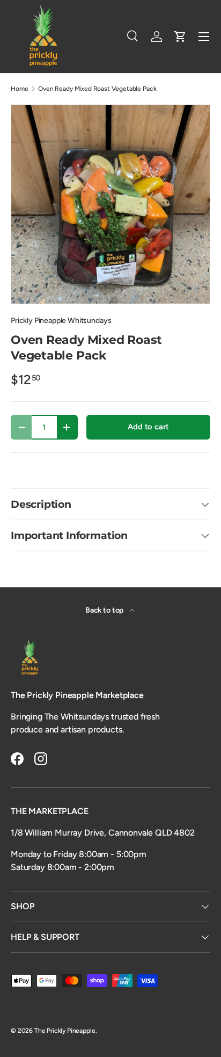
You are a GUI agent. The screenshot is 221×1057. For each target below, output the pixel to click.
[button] (180, 36)
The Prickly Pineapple (64, 1030)
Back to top (105, 610)
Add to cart (148, 427)
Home (19, 88)
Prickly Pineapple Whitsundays (61, 320)
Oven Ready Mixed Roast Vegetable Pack (97, 88)
